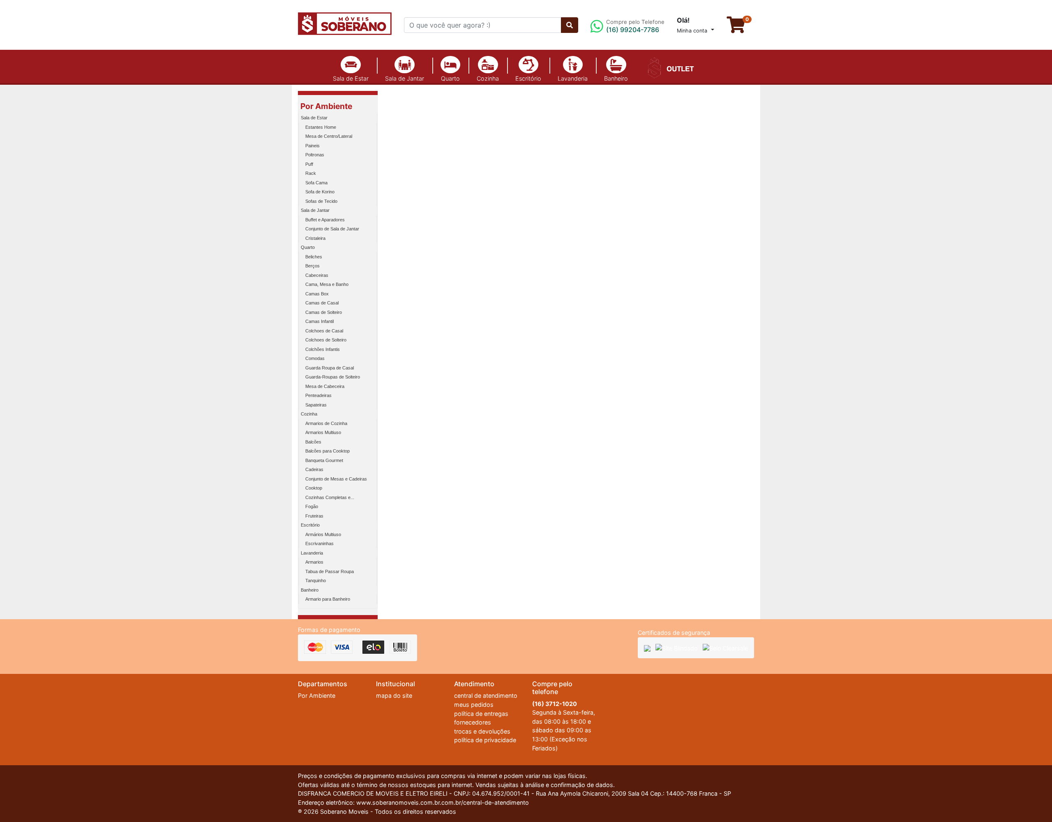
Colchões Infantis (322, 349)
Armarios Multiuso (323, 432)
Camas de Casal (322, 302)
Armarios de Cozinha (326, 423)
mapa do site (394, 695)
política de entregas (481, 713)
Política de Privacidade (654, 794)
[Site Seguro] (647, 647)
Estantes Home (320, 127)
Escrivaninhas (319, 543)
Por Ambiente (326, 106)
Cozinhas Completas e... (329, 497)
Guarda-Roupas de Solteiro (332, 376)
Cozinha (488, 78)
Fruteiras (314, 515)
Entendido (736, 795)
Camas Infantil (319, 321)
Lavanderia (573, 78)
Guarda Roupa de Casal (329, 367)
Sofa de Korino (320, 191)
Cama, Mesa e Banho (326, 284)
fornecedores (472, 722)
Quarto (450, 78)
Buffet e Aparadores (325, 219)
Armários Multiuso (323, 534)
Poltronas (314, 154)
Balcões (313, 441)
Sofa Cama (316, 182)
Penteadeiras (318, 395)
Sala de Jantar (404, 78)
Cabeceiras (316, 275)
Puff (309, 164)
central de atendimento (485, 695)
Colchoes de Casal (324, 330)
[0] (740, 28)
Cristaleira (315, 238)
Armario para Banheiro (327, 599)
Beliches (313, 256)
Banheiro (616, 78)
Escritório (528, 78)
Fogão (311, 506)
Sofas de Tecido (321, 201)
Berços (312, 265)
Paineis (312, 145)
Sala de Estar (351, 78)
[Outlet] (669, 67)
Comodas (315, 358)
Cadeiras (314, 469)
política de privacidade (485, 739)
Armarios (314, 562)
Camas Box (317, 293)
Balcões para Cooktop (327, 450)
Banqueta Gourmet (324, 460)
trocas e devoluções (482, 731)
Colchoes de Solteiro (325, 339)
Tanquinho (315, 580)
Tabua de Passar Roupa (329, 571)
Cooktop (313, 487)
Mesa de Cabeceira (324, 386)
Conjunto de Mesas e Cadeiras (336, 478)
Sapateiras (316, 404)
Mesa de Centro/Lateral (328, 136)
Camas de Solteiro (323, 312)
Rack (310, 173)
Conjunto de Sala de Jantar (332, 228)
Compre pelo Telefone (635, 26)
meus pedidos (474, 704)
